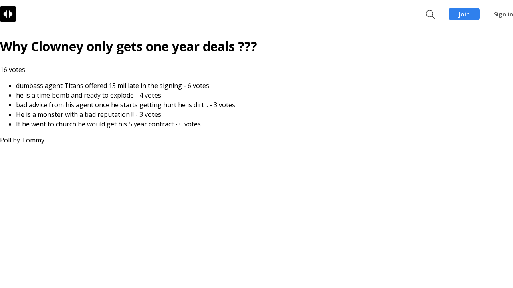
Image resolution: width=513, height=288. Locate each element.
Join (464, 14)
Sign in (503, 14)
